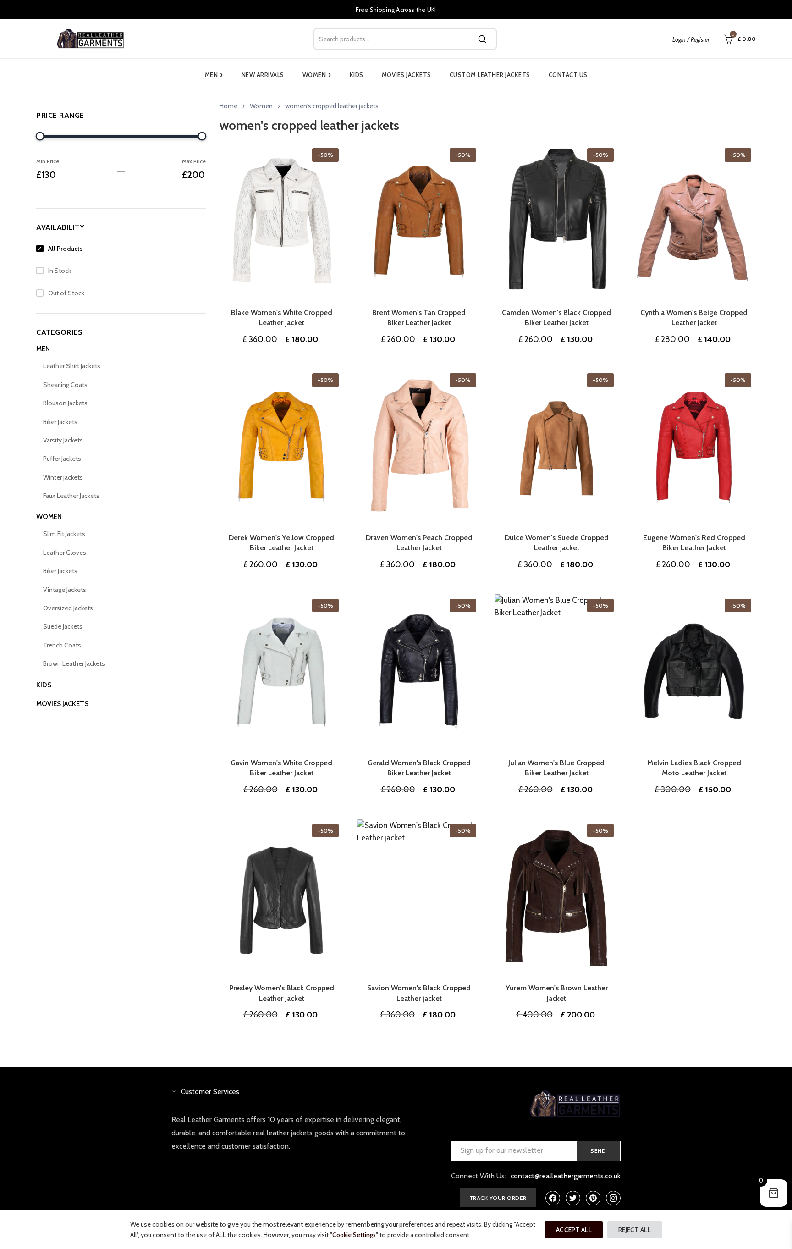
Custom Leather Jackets (490, 74)
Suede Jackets (62, 626)
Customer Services (210, 1091)
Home (228, 106)
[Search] (482, 39)
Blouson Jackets (65, 403)
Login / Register (691, 39)
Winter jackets (63, 477)
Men (214, 75)
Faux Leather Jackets (71, 496)
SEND (598, 1150)
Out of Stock (66, 293)
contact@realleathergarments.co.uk (566, 1176)
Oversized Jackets (68, 608)
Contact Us (568, 74)
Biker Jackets (60, 422)
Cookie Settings (354, 1235)
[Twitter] (573, 1198)
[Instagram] (613, 1198)
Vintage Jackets (64, 590)
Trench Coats (62, 645)
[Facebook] (552, 1198)
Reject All (634, 1230)
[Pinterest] (593, 1198)
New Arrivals (263, 74)
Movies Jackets (406, 74)
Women (316, 75)
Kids (356, 74)
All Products (65, 248)
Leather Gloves (64, 552)
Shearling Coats (65, 385)
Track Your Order (498, 1197)
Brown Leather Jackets (74, 663)
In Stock (59, 270)
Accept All (574, 1230)
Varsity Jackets (63, 440)
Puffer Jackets (62, 458)
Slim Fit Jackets (64, 534)
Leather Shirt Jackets (71, 366)
